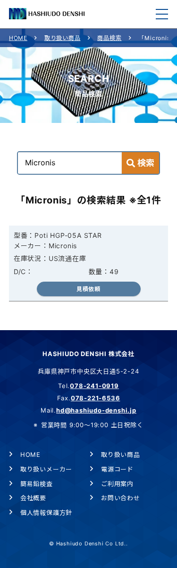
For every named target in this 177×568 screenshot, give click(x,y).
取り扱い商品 (62, 37)
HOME (18, 37)
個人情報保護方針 (46, 512)
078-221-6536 (95, 398)
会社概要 (33, 498)
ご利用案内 (117, 483)
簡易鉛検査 (36, 483)
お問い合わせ (120, 498)
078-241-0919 (94, 385)
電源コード (117, 469)
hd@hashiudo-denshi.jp (96, 410)
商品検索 (109, 37)
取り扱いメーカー (46, 469)
